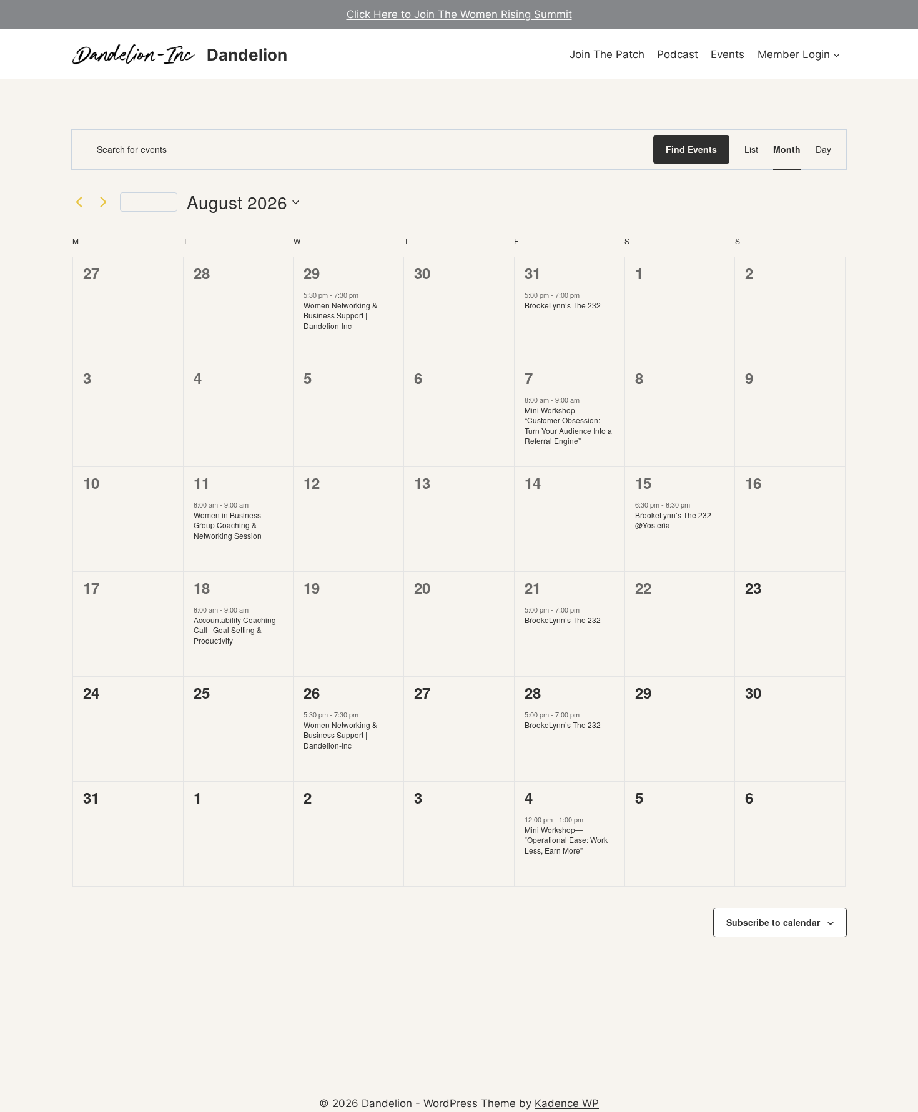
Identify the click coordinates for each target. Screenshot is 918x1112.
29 (312, 272)
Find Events (691, 149)
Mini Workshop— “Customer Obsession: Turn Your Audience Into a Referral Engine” (568, 425)
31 (533, 272)
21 (533, 587)
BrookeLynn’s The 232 (563, 305)
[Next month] (103, 202)
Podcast (677, 54)
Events (727, 54)
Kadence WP (567, 1103)
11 (202, 482)
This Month (148, 201)
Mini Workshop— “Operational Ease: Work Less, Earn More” (566, 839)
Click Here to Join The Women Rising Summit (459, 14)
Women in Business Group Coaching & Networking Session (228, 525)
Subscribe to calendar (773, 922)
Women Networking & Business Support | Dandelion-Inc (340, 315)
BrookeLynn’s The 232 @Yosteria (673, 520)
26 (312, 692)
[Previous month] (78, 202)
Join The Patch (607, 54)
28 (533, 692)
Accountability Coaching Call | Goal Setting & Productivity (235, 630)
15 (643, 482)
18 (202, 587)
